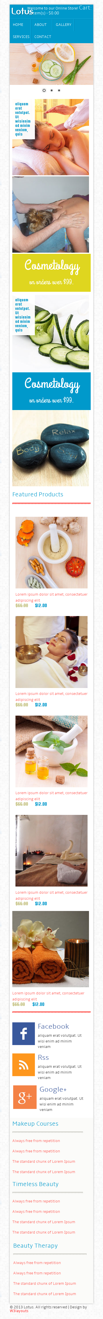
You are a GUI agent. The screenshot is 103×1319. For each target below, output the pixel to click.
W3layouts (19, 1311)
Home (18, 25)
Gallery (64, 25)
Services (21, 37)
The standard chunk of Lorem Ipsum (43, 1162)
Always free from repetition (36, 1141)
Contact (42, 37)
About (40, 25)
